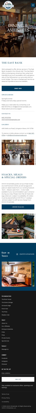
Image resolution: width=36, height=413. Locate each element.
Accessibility (5, 401)
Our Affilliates (6, 326)
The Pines (4, 311)
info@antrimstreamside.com (11, 119)
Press (3, 335)
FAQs (3, 332)
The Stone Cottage (7, 302)
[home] (8, 5)
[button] (32, 5)
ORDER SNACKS (18, 207)
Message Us (5, 349)
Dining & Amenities (7, 329)
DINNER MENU (18, 88)
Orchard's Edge (6, 305)
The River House (6, 299)
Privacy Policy (6, 398)
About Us (4, 323)
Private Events (6, 338)
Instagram (5, 361)
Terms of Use (5, 394)
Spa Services (5, 341)
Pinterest (4, 364)
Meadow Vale (5, 315)
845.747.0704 (6, 117)
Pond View (5, 308)
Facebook (4, 358)
